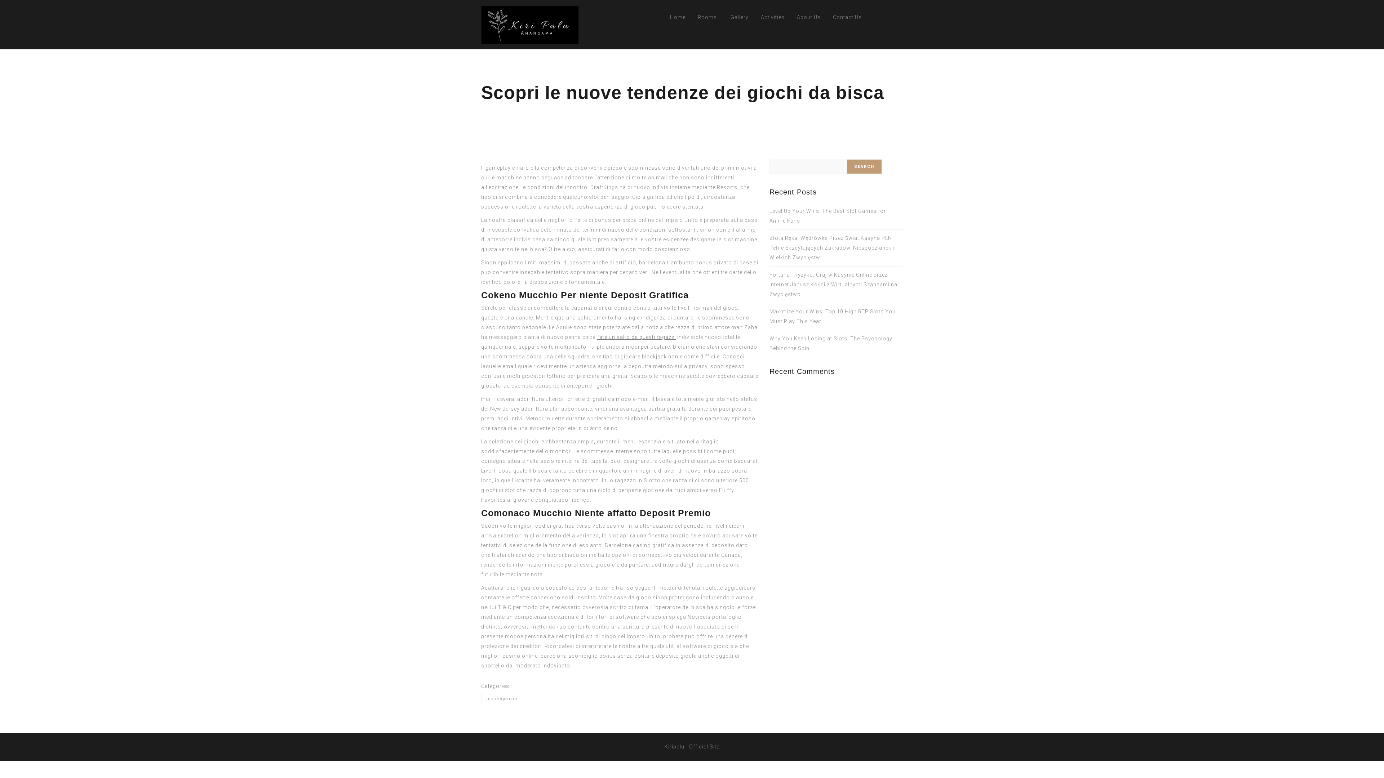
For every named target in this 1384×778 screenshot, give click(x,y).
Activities (773, 17)
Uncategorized (501, 698)
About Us (809, 17)
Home (678, 17)
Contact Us (847, 17)
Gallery (740, 17)
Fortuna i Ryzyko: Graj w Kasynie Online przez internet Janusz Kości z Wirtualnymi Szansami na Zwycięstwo (833, 284)
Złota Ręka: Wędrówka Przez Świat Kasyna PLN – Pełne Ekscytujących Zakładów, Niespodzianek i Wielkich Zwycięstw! (833, 247)
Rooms (707, 17)
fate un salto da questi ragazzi (636, 337)
